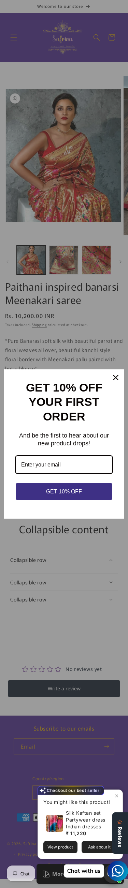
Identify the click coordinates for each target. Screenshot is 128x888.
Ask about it (99, 846)
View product (60, 846)
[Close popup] (116, 796)
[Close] (116, 377)
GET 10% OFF (64, 491)
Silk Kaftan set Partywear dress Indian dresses (85, 819)
